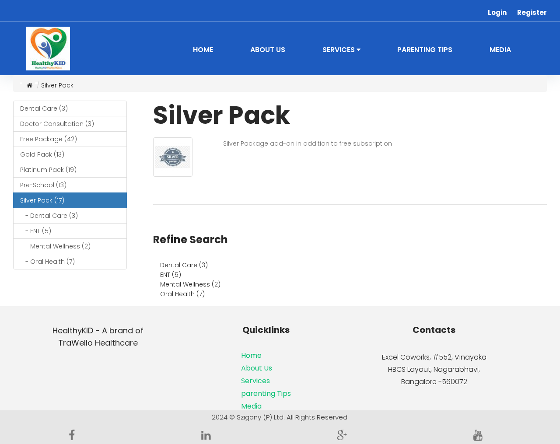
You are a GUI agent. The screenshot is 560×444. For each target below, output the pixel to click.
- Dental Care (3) (49, 215)
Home (251, 355)
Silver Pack (57, 85)
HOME (203, 50)
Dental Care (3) (44, 108)
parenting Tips (266, 393)
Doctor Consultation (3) (57, 123)
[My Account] (483, 10)
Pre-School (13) (43, 185)
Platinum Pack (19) (48, 169)
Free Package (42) (48, 139)
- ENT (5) (35, 231)
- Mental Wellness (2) (55, 246)
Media (251, 406)
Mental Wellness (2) (190, 284)
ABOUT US (267, 50)
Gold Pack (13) (42, 154)
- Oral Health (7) (47, 261)
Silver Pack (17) (42, 200)
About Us (256, 368)
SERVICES (339, 50)
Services (255, 381)
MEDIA (500, 50)
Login (497, 12)
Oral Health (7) (182, 294)
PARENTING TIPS (424, 50)
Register (532, 12)
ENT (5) (170, 274)
